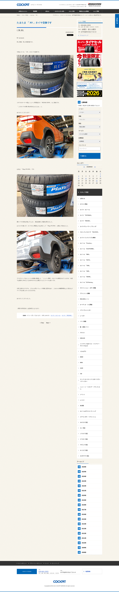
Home (18, 15)
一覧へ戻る (20, 30)
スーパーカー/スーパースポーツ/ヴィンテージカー (90, 380)
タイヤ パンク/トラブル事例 (87, 237)
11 (86, 178)
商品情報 (35, 11)
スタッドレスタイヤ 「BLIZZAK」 (89, 232)
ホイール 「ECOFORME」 (87, 248)
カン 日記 (82, 428)
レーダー (82, 315)
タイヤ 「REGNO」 (67, 315)
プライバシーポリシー (36, 563)
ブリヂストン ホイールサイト (78, 6)
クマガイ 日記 (84, 439)
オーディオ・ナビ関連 (86, 304)
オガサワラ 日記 (84, 456)
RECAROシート (84, 299)
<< (84, 167)
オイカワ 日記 (84, 450)
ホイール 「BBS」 (85, 254)
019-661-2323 (43, 571)
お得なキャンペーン (23, 11)
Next (47, 322)
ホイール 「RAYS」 (85, 260)
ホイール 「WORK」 (86, 276)
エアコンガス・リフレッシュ (88, 416)
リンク (47, 563)
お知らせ (47, 11)
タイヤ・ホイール (55, 315)
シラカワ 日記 (84, 433)
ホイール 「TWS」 (85, 265)
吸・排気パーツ (84, 327)
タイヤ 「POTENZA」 (86, 215)
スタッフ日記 (72, 11)
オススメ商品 (83, 204)
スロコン (82, 332)
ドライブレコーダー (85, 310)
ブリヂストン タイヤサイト (66, 4)
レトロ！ (82, 400)
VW (81, 373)
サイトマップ (55, 563)
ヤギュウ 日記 (84, 444)
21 (97, 181)
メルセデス (83, 351)
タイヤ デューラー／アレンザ (88, 226)
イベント (82, 394)
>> (95, 167)
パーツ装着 (83, 321)
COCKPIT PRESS (80, 4)
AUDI (81, 368)
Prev (42, 322)
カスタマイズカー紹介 (59, 11)
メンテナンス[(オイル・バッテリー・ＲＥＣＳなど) (90, 344)
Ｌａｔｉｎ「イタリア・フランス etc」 (90, 388)
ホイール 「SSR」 (85, 271)
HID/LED (82, 338)
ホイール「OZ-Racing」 (87, 282)
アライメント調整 (85, 293)
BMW (81, 357)
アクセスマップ (84, 35)
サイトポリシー (22, 563)
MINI (81, 362)
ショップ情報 (96, 11)
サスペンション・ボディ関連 (88, 288)
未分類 (82, 405)
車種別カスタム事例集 (84, 11)
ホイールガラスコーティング (88, 411)
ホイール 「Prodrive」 (86, 243)
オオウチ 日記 (84, 422)
